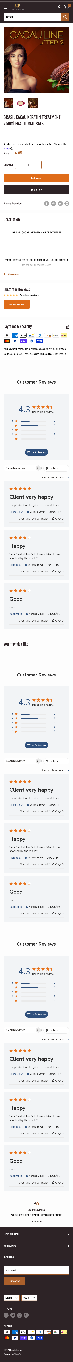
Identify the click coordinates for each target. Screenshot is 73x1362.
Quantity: (8, 165)
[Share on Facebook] (46, 203)
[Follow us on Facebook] (6, 1315)
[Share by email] (66, 203)
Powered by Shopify (12, 1354)
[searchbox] (19, 468)
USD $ (26, 1297)
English (8, 1297)
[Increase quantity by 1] (37, 165)
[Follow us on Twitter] (12, 1315)
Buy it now (36, 189)
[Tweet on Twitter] (60, 203)
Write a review (16, 304)
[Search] (65, 17)
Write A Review (36, 452)
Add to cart (36, 178)
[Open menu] (5, 7)
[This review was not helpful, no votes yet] (59, 519)
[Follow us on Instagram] (19, 1315)
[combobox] (55, 477)
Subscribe (14, 1281)
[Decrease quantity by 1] (19, 165)
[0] (66, 7)
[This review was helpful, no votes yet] (53, 519)
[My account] (59, 7)
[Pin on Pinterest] (53, 203)
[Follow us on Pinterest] (26, 1315)
